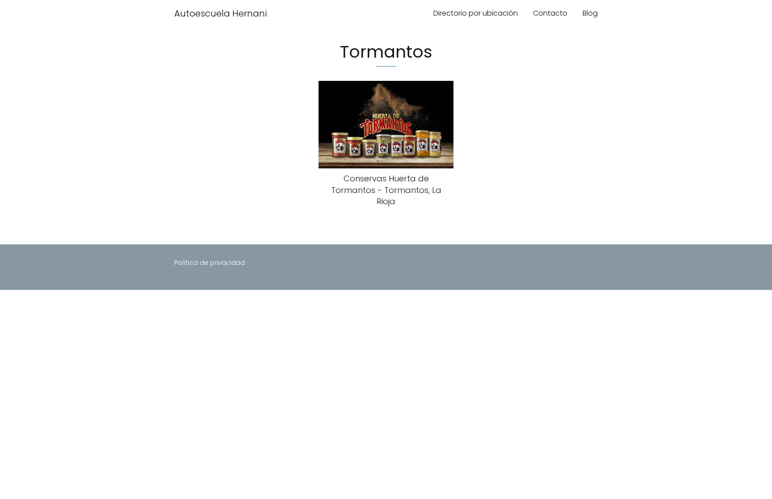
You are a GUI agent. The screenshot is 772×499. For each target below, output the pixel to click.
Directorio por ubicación (475, 13)
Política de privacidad (209, 262)
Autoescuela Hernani (220, 13)
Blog (590, 13)
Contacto (550, 13)
